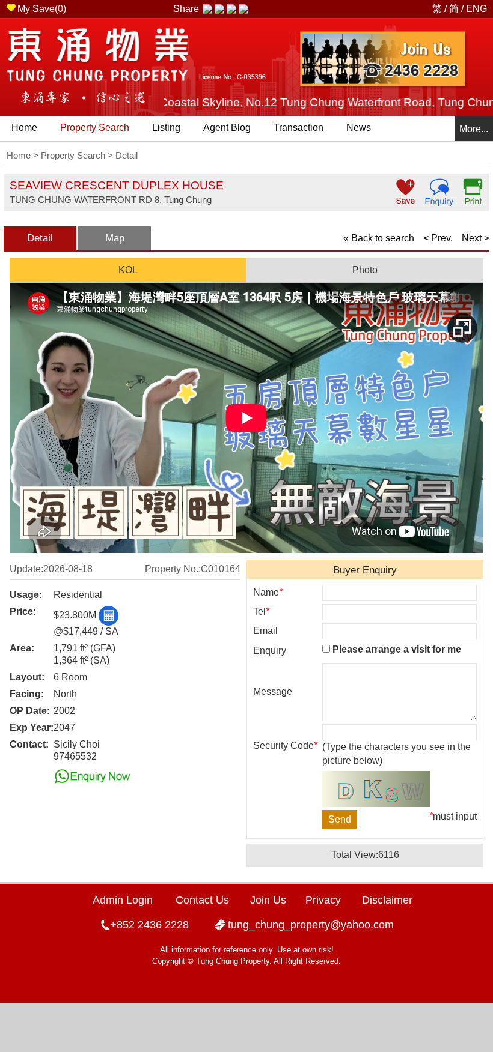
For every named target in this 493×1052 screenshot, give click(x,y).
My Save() (41, 9)
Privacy (323, 900)
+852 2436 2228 (149, 925)
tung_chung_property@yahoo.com (311, 925)
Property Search (94, 127)
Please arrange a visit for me (395, 649)
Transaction (298, 127)
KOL (128, 270)
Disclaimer (387, 900)
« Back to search (378, 238)
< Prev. (438, 238)
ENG (476, 9)
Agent (227, 127)
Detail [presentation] (40, 238)
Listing (166, 127)
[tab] (40, 238)
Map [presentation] (114, 238)
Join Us (268, 900)
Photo (365, 270)
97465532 (75, 756)
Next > (475, 238)
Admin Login (123, 900)
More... (473, 129)
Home (24, 127)
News (358, 127)
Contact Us (202, 900)
